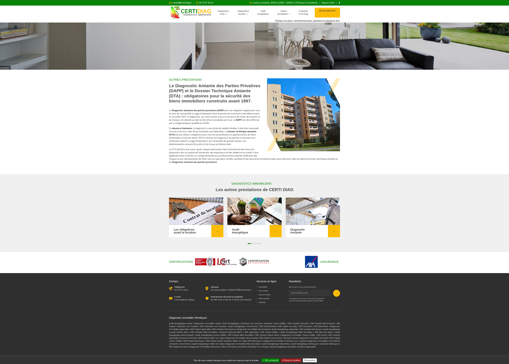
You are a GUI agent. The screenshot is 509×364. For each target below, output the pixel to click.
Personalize (309, 360)
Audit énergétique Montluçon (305, 344)
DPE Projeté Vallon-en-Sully (211, 338)
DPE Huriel (321, 335)
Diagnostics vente (223, 12)
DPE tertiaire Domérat (298, 323)
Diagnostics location (243, 12)
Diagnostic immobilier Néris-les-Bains (243, 344)
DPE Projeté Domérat (179, 346)
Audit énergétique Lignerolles (285, 329)
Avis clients (263, 291)
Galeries (262, 302)
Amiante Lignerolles (307, 346)
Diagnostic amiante (182, 110)
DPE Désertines (321, 326)
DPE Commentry (229, 346)
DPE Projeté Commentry (271, 338)
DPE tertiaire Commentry (224, 329)
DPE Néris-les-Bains (324, 332)
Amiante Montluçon (329, 344)
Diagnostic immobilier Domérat (314, 338)
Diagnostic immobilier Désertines (205, 346)
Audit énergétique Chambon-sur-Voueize (242, 323)
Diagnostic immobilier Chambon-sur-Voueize (285, 341)
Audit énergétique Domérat (284, 346)
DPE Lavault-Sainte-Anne (267, 335)
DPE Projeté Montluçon (194, 341)
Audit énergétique (263, 12)
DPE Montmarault (268, 326)
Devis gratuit (264, 298)
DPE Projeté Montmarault (323, 323)
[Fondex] (190, 12)
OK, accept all (271, 360)
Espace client (328, 3)
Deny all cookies (292, 360)
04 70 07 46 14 (206, 3)
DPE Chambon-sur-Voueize (213, 326)
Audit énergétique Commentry (243, 326)
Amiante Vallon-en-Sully (235, 341)
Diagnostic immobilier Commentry (324, 341)
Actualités (263, 287)
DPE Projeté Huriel (214, 341)
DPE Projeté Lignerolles (200, 329)
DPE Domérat (306, 326)
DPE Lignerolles (251, 332)
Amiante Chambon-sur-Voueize (254, 346)
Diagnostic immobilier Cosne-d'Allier (298, 335)
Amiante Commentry (180, 344)
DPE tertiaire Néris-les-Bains (204, 332)
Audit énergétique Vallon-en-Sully (208, 344)
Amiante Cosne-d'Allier (275, 323)
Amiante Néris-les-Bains (231, 332)
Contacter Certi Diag (303, 12)
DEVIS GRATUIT (327, 11)
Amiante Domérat (189, 338)
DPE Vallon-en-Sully (288, 326)
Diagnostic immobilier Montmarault (253, 329)
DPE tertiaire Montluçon (311, 329)
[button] (249, 243)
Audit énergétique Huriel (180, 323)
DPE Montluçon (255, 341)
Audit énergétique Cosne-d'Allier (211, 335)
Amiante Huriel (290, 338)
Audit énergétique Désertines (275, 344)
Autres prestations (282, 12)
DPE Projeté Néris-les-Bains (240, 335)
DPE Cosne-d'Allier (269, 332)
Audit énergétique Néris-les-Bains (296, 332)
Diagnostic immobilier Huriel (207, 323)
